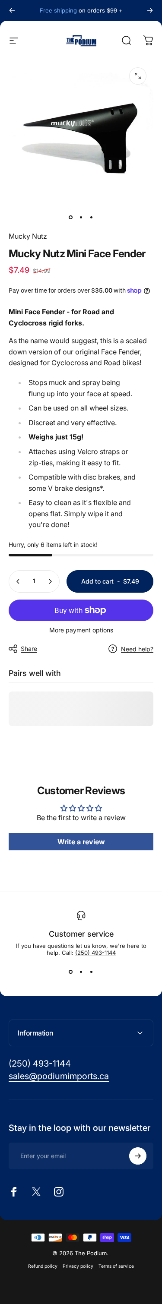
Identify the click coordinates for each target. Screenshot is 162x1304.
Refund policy (42, 1266)
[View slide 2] (81, 971)
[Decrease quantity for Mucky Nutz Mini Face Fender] (18, 581)
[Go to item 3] (91, 217)
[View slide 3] (91, 971)
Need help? (137, 649)
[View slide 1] (71, 971)
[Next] (149, 10)
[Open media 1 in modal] (137, 76)
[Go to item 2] (81, 217)
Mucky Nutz (28, 236)
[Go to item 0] (71, 217)
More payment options (81, 630)
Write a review (81, 841)
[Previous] (12, 10)
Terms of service (116, 1266)
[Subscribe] (137, 1156)
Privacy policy (78, 1266)
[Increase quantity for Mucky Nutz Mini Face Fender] (50, 581)
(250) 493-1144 (95, 952)
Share (29, 648)
